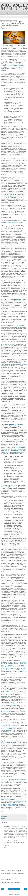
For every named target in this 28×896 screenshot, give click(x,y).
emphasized (18, 424)
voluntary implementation (10, 196)
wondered (10, 485)
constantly (24, 364)
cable (2, 257)
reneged (17, 231)
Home (14, 889)
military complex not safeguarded (10, 725)
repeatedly (12, 344)
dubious (3, 666)
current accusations (14, 741)
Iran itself (4, 344)
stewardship (4, 711)
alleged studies (20, 325)
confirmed (18, 206)
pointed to (24, 338)
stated (5, 679)
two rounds (20, 728)
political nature (5, 452)
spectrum (20, 665)
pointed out (4, 186)
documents (18, 744)
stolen (21, 662)
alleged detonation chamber (13, 742)
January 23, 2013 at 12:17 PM (18, 826)
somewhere (11, 665)
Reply (5, 847)
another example (15, 364)
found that (12, 213)
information (21, 449)
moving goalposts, (5, 365)
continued (6, 321)
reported (22, 61)
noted (20, 453)
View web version (14, 891)
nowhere (21, 779)
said (7, 602)
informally (22, 687)
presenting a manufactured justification (11, 805)
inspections (4, 730)
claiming (20, 389)
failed (14, 230)
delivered (5, 370)
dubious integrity (18, 450)
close (25, 779)
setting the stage (5, 799)
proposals (9, 231)
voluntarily (9, 728)
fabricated (9, 666)
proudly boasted (5, 707)
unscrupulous (19, 801)
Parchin (8, 724)
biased (21, 714)
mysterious (16, 662)
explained (21, 747)
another (3, 808)
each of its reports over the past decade (12, 222)
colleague (18, 781)
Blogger (17, 894)
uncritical (11, 801)
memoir (8, 496)
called (10, 762)
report (2, 314)
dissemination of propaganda (10, 804)
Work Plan (4, 179)
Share (3, 818)
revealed (23, 549)
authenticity (11, 663)
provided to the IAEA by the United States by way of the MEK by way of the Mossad (14, 668)
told (18, 563)
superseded (4, 696)
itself (14, 404)
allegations (15, 452)
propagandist (7, 781)
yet (25, 807)
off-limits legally (11, 727)
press (25, 801)
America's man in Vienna (13, 705)
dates (18, 419)
